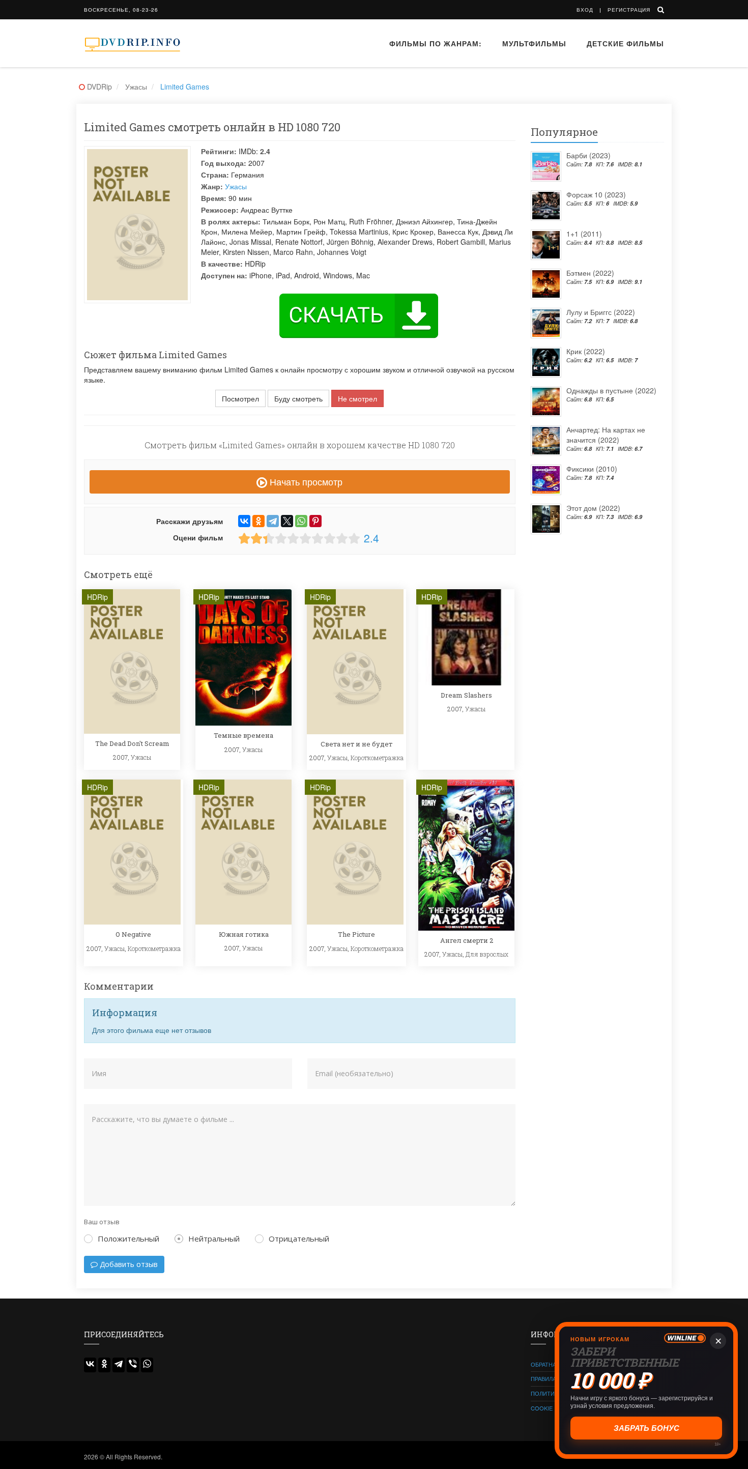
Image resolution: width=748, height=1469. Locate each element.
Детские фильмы (625, 43)
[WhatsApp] (301, 521)
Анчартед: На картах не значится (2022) (605, 434)
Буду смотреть (298, 398)
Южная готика (244, 934)
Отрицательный (299, 1238)
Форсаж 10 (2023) (596, 194)
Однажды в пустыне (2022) (611, 390)
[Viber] (133, 1365)
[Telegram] (273, 521)
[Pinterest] (315, 521)
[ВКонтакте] (244, 521)
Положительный (128, 1238)
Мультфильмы (534, 43)
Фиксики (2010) (591, 469)
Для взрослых (487, 954)
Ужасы (236, 186)
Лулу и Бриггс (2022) (600, 312)
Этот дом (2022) (593, 508)
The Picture (356, 934)
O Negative (133, 934)
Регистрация (629, 9)
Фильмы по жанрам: (435, 43)
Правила (543, 1378)
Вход (585, 9)
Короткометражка (377, 758)
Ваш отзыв (102, 1221)
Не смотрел (357, 398)
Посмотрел (240, 398)
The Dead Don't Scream (132, 743)
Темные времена (243, 735)
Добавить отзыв (128, 1264)
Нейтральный (214, 1238)
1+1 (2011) (584, 233)
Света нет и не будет (356, 743)
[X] (287, 521)
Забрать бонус (646, 1428)
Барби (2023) (588, 155)
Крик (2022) (585, 351)
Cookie (542, 1408)
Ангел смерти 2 (466, 940)
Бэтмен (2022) (590, 273)
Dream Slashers (466, 695)
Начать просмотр (304, 481)
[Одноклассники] (258, 521)
